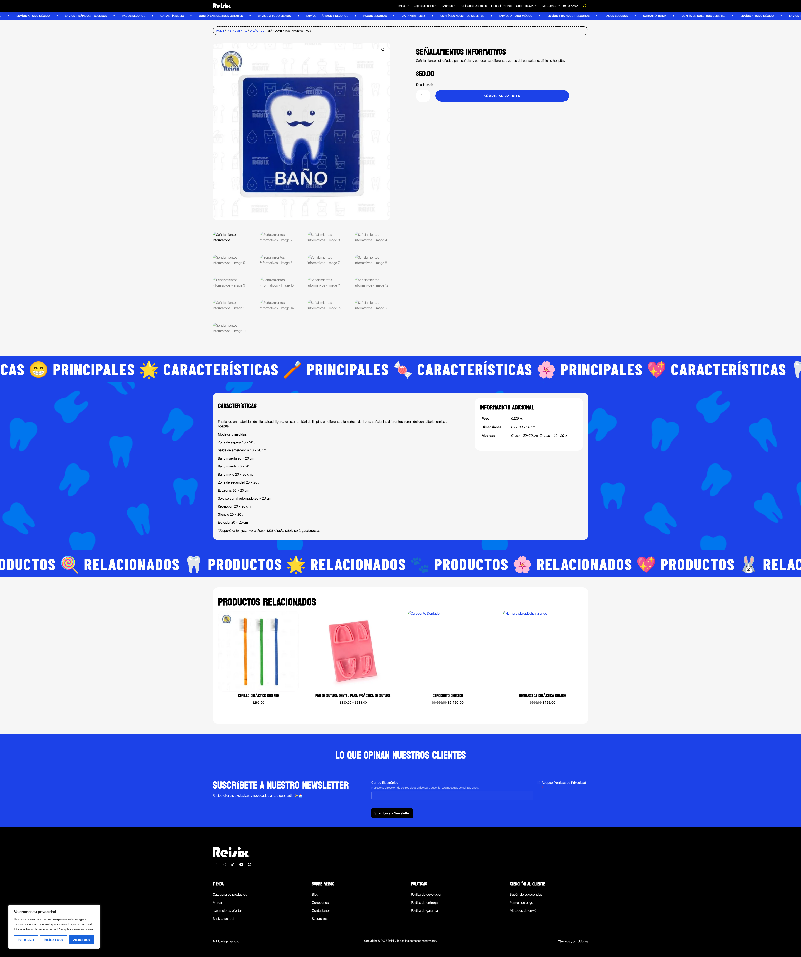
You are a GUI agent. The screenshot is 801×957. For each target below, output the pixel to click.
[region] (54, 927)
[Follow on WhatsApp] (249, 864)
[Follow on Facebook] (216, 864)
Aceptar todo (81, 939)
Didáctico (257, 30)
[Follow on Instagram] (224, 864)
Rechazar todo (53, 939)
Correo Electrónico (386, 782)
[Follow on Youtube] (241, 864)
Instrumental (237, 30)
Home (220, 30)
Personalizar (26, 939)
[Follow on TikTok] (232, 864)
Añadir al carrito (502, 95)
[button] (383, 49)
